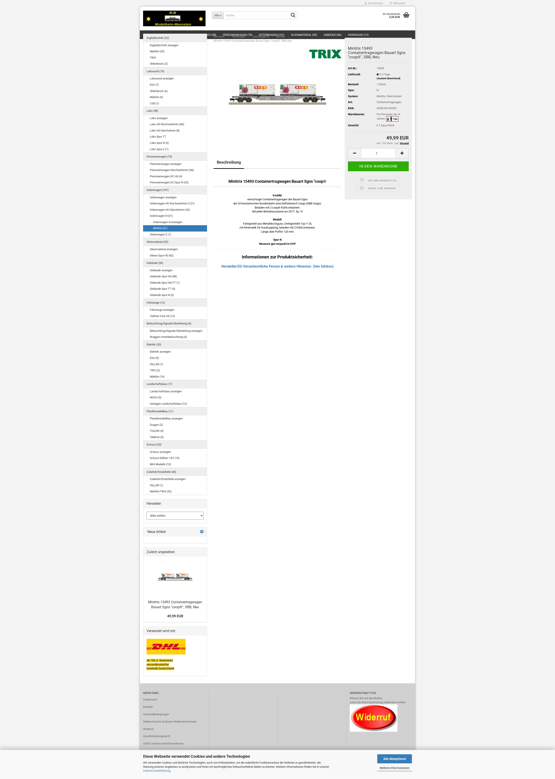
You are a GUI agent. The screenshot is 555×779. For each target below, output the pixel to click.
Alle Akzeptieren (394, 759)
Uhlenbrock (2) (159, 63)
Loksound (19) (155, 71)
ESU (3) (154, 358)
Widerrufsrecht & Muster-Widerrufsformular (170, 721)
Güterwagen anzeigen (163, 197)
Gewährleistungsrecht (156, 736)
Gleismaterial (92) (157, 241)
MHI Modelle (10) (160, 464)
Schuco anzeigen (160, 452)
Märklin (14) (157, 376)
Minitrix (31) (160, 228)
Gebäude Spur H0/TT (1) (165, 282)
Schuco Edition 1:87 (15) (165, 458)
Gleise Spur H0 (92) (162, 255)
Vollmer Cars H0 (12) (162, 316)
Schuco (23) (154, 444)
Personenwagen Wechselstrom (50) (172, 170)
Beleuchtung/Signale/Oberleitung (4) (169, 323)
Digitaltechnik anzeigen (164, 45)
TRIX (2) (155, 370)
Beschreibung (229, 162)
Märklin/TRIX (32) (161, 491)
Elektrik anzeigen (160, 351)
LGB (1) (154, 103)
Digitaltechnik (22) (158, 37)
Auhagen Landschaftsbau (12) (168, 403)
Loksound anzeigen (162, 78)
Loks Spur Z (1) (159, 149)
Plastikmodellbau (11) (160, 411)
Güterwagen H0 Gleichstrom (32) (170, 209)
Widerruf (148, 729)
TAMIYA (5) (157, 437)
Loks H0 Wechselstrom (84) (167, 124)
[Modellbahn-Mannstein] (174, 18)
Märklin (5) (156, 97)
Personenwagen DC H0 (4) (166, 176)
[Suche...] (293, 15)
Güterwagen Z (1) (160, 234)
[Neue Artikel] (202, 531)
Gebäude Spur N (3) (162, 295)
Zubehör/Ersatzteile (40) (161, 471)
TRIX (153, 57)
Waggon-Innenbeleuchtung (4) (168, 337)
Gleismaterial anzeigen (164, 249)
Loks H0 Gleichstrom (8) (165, 130)
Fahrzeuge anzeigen (162, 309)
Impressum (150, 699)
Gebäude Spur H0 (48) (163, 276)
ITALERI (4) (157, 430)
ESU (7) (154, 84)
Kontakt (148, 706)
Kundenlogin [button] (375, 3)
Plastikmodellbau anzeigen (166, 418)
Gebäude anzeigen (161, 270)
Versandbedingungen (156, 714)
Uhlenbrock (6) (159, 91)
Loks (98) (152, 110)
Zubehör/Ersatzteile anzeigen (168, 479)
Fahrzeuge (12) (156, 302)
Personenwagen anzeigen (165, 164)
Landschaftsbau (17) (159, 384)
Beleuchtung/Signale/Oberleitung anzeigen (176, 330)
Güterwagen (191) (158, 190)
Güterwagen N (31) (161, 215)
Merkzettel (398, 3)
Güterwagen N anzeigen (167, 222)
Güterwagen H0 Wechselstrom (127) (172, 203)
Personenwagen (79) (159, 156)
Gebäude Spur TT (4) (162, 288)
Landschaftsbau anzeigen (166, 391)
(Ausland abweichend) (388, 78)
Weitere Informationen (395, 768)
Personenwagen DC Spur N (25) (169, 182)
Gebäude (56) (155, 263)
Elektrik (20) (154, 344)
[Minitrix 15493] (277, 94)
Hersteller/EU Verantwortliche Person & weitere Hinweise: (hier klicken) (277, 266)
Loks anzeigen (159, 118)
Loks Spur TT (158, 136)
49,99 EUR (175, 616)
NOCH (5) (156, 397)
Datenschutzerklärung (156, 770)
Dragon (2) (156, 424)
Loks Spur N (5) (159, 143)
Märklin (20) (157, 51)
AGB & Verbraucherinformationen (163, 743)
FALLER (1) (156, 364)
